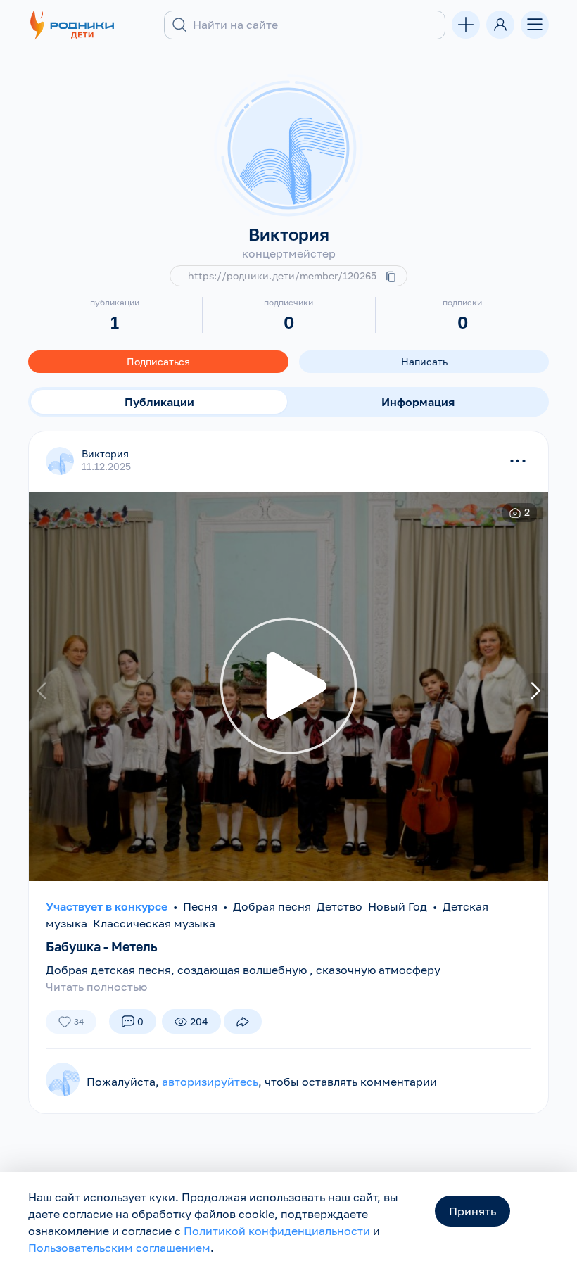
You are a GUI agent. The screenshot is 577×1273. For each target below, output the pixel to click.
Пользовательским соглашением (119, 1248)
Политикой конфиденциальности (277, 1231)
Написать (424, 361)
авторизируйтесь (210, 1082)
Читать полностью (96, 987)
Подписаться (158, 361)
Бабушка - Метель (102, 946)
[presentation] (43, 691)
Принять (472, 1211)
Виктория (105, 454)
